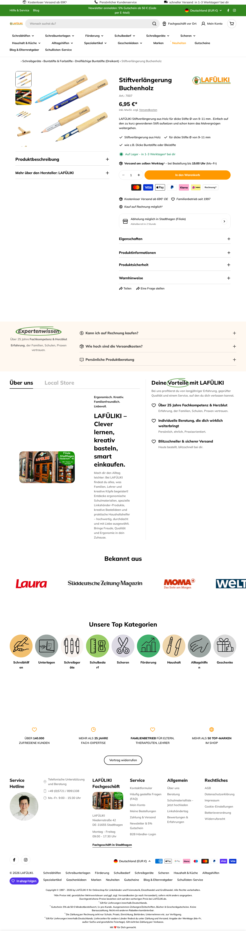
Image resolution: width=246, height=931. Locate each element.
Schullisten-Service (190, 880)
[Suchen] (154, 23)
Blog (36, 10)
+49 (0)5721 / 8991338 (63, 791)
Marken (96, 880)
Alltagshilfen (210, 873)
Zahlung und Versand (156, 918)
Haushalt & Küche (186, 873)
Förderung (102, 873)
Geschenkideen (76, 880)
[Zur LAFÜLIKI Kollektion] (211, 80)
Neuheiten (113, 880)
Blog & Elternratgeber (158, 880)
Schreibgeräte (31, 61)
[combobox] (92, 23)
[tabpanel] (74, 467)
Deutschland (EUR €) (204, 10)
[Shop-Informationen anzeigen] (224, 221)
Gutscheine (131, 880)
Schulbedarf (122, 873)
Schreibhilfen (52, 873)
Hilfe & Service (19, 10)
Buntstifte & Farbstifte (58, 61)
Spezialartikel (52, 880)
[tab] (21, 384)
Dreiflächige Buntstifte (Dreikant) (97, 61)
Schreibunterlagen (78, 873)
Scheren (163, 873)
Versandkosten (148, 109)
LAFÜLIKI (26, 873)
